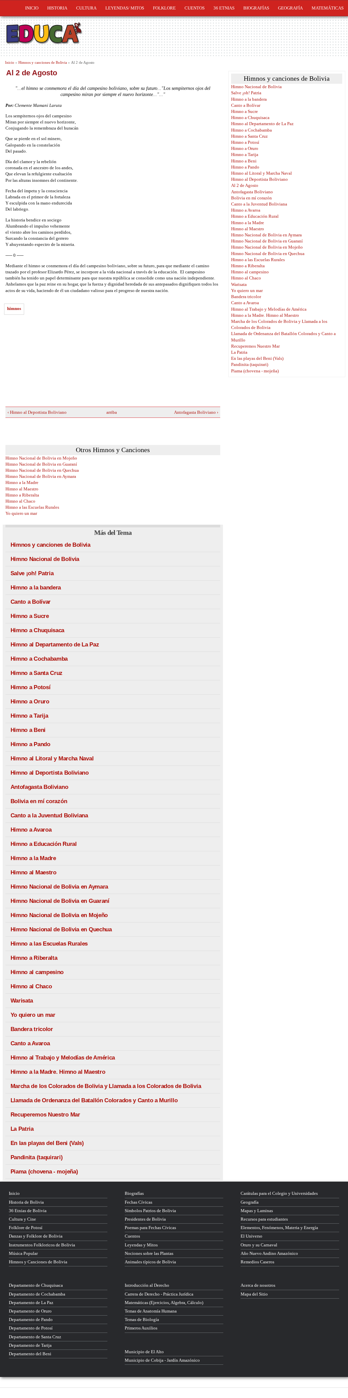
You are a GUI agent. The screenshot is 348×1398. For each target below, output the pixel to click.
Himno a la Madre (21, 482)
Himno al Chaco (20, 501)
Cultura (86, 8)
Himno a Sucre (30, 616)
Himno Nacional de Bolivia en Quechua (42, 470)
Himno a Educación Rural (44, 844)
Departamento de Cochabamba (37, 1294)
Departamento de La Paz (31, 1302)
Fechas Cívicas (138, 1202)
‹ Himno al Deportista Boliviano (37, 412)
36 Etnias (223, 8)
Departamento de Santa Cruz (35, 1336)
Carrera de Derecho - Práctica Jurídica (159, 1294)
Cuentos (132, 1236)
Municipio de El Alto (144, 1351)
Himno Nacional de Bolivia (45, 559)
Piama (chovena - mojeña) (44, 1171)
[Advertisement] (56, 362)
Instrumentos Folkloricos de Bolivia (42, 1244)
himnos (14, 308)
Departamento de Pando (31, 1319)
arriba (110, 412)
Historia (57, 8)
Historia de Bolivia (26, 1202)
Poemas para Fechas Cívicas (150, 1227)
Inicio (31, 8)
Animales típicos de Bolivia (150, 1261)
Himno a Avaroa (31, 830)
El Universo (251, 1236)
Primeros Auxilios (141, 1328)
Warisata (22, 1000)
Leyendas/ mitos (124, 8)
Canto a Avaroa (30, 1043)
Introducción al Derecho (147, 1285)
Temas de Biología (142, 1319)
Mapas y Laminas (257, 1210)
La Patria (22, 1129)
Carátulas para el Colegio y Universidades (279, 1193)
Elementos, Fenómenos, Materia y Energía (279, 1227)
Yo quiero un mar (21, 513)
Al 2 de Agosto (244, 185)
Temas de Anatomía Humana (151, 1311)
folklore (164, 8)
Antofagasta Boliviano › (196, 412)
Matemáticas (328, 8)
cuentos (195, 8)
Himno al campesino (37, 972)
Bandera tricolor (32, 1029)
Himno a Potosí (31, 687)
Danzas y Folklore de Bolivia (36, 1236)
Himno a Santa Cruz (37, 673)
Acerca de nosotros (258, 1285)
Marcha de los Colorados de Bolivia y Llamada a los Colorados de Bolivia (106, 1086)
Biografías (256, 8)
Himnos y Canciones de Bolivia (38, 1261)
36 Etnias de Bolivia (28, 1210)
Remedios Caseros (257, 1261)
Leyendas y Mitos (141, 1244)
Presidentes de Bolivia (145, 1219)
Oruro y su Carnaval (259, 1244)
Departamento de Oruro (30, 1311)
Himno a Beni (28, 730)
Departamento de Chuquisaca (36, 1285)
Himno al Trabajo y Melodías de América (63, 1057)
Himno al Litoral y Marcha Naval (52, 758)
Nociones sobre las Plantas (149, 1253)
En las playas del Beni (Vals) (47, 1143)
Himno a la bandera (36, 587)
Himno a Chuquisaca (38, 630)
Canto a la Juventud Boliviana (49, 815)
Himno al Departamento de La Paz (55, 644)
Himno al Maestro (21, 488)
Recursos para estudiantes (264, 1219)
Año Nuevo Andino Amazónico (269, 1253)
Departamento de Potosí (31, 1328)
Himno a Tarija (29, 716)
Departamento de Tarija (30, 1345)
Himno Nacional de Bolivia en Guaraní (41, 464)
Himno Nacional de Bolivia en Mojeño (41, 458)
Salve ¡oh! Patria (32, 573)
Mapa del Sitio (254, 1294)
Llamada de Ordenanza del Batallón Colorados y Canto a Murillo (94, 1100)
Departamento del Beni (30, 1353)
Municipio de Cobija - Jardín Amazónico (162, 1360)
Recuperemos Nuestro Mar (45, 1114)
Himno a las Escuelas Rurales (32, 507)
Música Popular (23, 1253)
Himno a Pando (30, 744)
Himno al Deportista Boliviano (50, 773)
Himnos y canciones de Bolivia (42, 62)
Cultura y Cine (22, 1219)
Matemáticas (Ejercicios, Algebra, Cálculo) (164, 1302)
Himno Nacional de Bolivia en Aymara (40, 476)
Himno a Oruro (30, 701)
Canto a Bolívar (31, 602)
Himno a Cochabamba (39, 659)
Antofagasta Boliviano (39, 787)
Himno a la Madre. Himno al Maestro (58, 1072)
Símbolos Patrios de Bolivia (150, 1210)
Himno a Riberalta (22, 495)
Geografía (290, 8)
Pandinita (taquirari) (37, 1157)
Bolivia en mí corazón (39, 801)
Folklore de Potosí (25, 1227)
